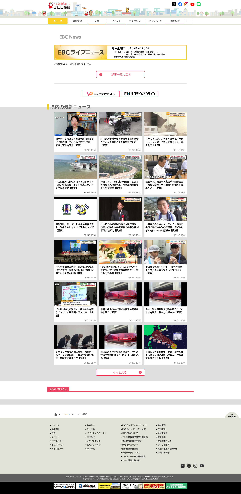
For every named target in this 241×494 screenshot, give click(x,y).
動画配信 (175, 21)
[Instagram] (195, 466)
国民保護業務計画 (130, 449)
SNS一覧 (91, 449)
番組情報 (77, 21)
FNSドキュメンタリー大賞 (134, 429)
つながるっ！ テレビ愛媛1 (59, 5)
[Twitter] (182, 466)
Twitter (174, 4)
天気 (97, 21)
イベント (116, 21)
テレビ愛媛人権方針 (131, 460)
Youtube (192, 4)
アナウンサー (136, 21)
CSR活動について (130, 433)
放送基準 (162, 437)
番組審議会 (163, 433)
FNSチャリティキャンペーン (135, 425)
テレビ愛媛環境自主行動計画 (135, 437)
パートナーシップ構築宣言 (134, 456)
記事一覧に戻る (121, 74)
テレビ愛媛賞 (163, 445)
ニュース (57, 21)
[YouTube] (202, 466)
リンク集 (91, 429)
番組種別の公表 (164, 441)
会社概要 (162, 425)
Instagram (186, 4)
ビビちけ (91, 437)
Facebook (180, 4)
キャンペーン (155, 21)
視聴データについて (131, 452)
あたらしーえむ (94, 445)
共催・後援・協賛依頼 (167, 449)
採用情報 (162, 429)
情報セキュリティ (130, 445)
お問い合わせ (163, 452)
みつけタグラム (94, 441)
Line (199, 4)
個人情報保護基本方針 (132, 441)
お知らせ (91, 425)
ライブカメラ (57, 449)
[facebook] (189, 466)
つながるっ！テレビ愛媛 (120, 471)
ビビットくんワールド (96, 433)
